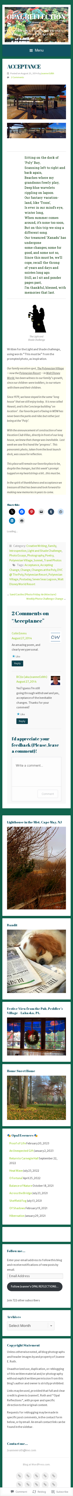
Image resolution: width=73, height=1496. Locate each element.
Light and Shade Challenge (45, 551)
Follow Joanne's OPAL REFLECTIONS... (35, 1286)
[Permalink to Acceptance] (36, 102)
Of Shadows (17, 1208)
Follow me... (16, 1251)
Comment (48, 793)
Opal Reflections (36, 20)
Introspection (17, 551)
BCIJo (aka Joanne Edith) (31, 677)
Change (25, 570)
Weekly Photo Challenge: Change (44, 598)
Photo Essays (17, 555)
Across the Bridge (20, 1193)
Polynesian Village (21, 560)
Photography (35, 555)
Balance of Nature (20, 1186)
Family (52, 546)
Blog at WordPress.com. (36, 1464)
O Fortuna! (16, 1178)
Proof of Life (17, 1143)
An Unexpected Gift (21, 1151)
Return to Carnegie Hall (24, 1158)
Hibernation (17, 1216)
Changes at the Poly (44, 570)
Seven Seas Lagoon (44, 579)
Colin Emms (19, 633)
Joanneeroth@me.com (21, 1450)
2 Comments (17, 77)
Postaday (25, 579)
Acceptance (32, 565)
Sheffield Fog (17, 1201)
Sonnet (38, 560)
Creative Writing (36, 546)
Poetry (49, 555)
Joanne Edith (47, 73)
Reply (17, 663)
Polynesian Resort (36, 574)
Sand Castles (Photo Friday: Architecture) (33, 594)
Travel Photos (53, 560)
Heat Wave (16, 1170)
